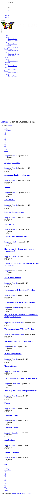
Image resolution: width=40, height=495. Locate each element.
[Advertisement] (20, 98)
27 (5, 142)
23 (5, 135)
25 (5, 139)
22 (5, 134)
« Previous (7, 130)
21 (5, 132)
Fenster (7, 403)
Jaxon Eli (14, 156)
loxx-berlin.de (9, 440)
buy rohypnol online (12, 163)
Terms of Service (21, 493)
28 (5, 144)
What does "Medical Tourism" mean (18, 341)
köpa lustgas (9, 224)
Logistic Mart (16, 256)
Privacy (14, 493)
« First (6, 129)
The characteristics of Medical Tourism (19, 329)
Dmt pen (7, 187)
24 (5, 137)
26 (5, 141)
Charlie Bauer (16, 371)
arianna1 (14, 346)
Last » (6, 151)
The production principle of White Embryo (20, 378)
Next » (6, 149)
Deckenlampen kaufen (12, 354)
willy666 (14, 242)
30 (5, 147)
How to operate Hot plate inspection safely (20, 391)
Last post (7, 156)
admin (10, 126)
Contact (29, 493)
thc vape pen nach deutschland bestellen (19, 290)
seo (5, 465)
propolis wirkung (11, 415)
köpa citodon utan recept (14, 212)
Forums (4, 122)
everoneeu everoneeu (18, 322)
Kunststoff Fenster (11, 428)
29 (5, 146)
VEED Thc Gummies (12, 278)
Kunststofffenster (10, 366)
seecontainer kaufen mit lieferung (17, 175)
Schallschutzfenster (11, 452)
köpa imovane (9, 200)
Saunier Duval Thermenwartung (16, 237)
